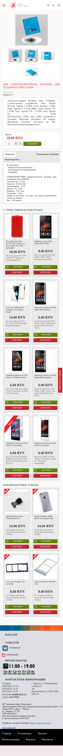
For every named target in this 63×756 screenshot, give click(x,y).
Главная (6, 733)
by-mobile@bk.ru (17, 694)
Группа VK (14, 648)
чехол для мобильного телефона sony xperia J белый (15, 309)
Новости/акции (10, 739)
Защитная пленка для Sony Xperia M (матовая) (45, 308)
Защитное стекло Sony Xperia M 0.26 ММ (43, 242)
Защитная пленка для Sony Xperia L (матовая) (45, 444)
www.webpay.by (9, 728)
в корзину (33, 144)
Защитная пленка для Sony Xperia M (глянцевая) (45, 376)
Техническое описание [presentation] (47, 154)
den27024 (14, 697)
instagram (12, 655)
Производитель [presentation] (12, 159)
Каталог (42, 733)
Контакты (47, 739)
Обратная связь (60, 380)
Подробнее (17, 272)
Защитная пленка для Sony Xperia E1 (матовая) (17, 444)
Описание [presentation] (10, 154)
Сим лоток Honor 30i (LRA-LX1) (45, 583)
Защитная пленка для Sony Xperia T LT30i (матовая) (17, 376)
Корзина (30, 739)
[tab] (9, 154)
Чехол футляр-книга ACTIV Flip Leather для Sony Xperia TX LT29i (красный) (15, 244)
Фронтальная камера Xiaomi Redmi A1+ (14, 517)
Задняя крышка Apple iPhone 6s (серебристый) (43, 517)
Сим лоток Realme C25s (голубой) (15, 583)
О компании (25, 733)
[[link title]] (15, 55)
